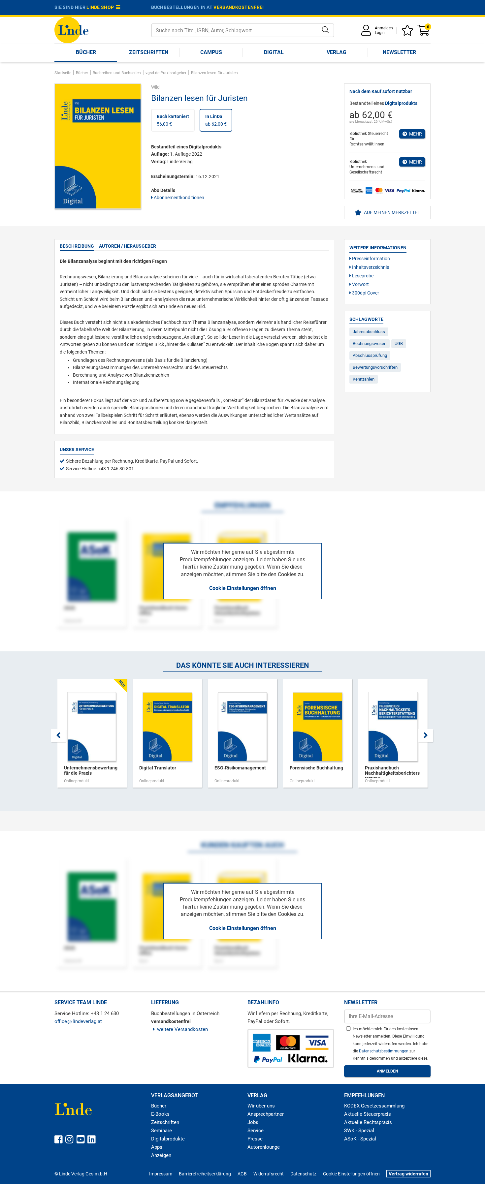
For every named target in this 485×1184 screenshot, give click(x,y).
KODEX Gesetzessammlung (374, 1106)
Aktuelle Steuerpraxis (367, 1114)
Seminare (161, 1131)
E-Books (160, 1114)
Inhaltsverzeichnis (370, 267)
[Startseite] (71, 29)
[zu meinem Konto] (367, 32)
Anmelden (384, 28)
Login (380, 32)
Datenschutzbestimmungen (384, 1051)
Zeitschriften (148, 52)
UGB (399, 343)
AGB (242, 1173)
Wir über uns (261, 1106)
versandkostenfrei (238, 7)
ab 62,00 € (216, 120)
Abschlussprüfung (370, 355)
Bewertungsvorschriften (375, 367)
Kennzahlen (363, 379)
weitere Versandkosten (182, 1029)
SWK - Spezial (359, 1131)
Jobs (252, 1122)
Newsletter (399, 52)
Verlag (336, 52)
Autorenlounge (263, 1147)
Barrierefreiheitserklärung (205, 1173)
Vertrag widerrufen (408, 1173)
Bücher (86, 52)
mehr (414, 134)
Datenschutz (303, 1173)
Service (255, 1131)
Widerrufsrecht (268, 1173)
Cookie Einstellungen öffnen (242, 588)
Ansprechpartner (265, 1114)
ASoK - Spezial (360, 1139)
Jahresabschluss (369, 331)
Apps (156, 1147)
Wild (155, 87)
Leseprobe (362, 275)
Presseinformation (370, 258)
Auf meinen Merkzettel (391, 212)
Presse (255, 1139)
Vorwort (360, 284)
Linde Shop (101, 7)
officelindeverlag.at (78, 1021)
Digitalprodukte (168, 1139)
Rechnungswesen (369, 343)
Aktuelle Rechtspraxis (368, 1122)
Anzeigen (161, 1155)
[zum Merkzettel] (408, 32)
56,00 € (173, 120)
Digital (274, 52)
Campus (211, 52)
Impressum (160, 1173)
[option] (92, 736)
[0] (424, 32)
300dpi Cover (365, 293)
